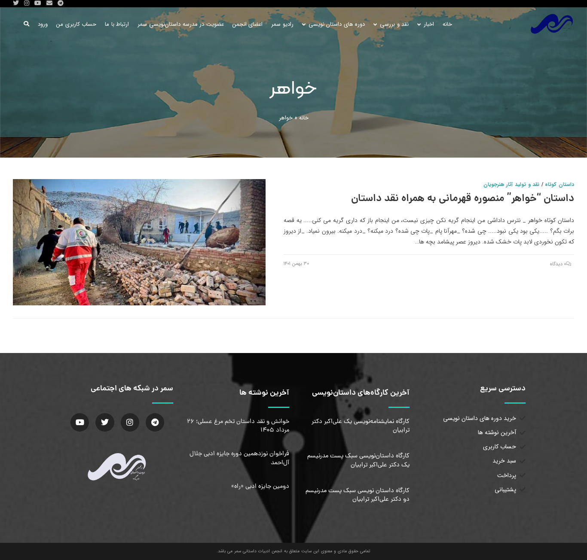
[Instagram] (130, 422)
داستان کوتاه (559, 184)
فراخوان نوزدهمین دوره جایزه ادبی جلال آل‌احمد (239, 458)
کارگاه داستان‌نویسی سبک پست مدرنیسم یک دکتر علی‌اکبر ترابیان (358, 460)
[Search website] (26, 24)
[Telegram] (155, 422)
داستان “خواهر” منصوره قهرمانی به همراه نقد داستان (462, 199)
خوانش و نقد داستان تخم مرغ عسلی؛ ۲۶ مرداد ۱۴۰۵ (238, 426)
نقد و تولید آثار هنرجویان (511, 184)
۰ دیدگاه (558, 264)
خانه (304, 117)
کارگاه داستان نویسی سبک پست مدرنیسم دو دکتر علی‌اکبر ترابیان (358, 495)
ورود (43, 24)
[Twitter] (104, 422)
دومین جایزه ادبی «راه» (260, 486)
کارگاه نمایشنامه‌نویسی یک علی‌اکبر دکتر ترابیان (361, 426)
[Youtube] (79, 422)
